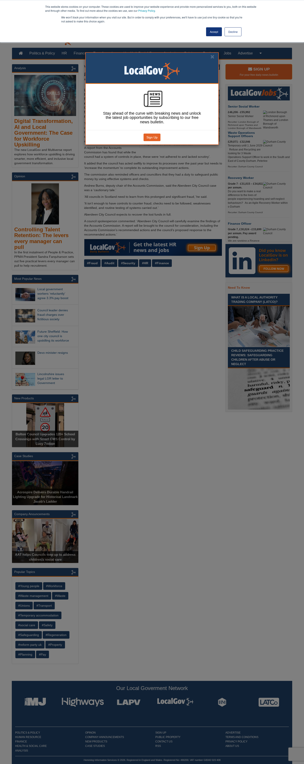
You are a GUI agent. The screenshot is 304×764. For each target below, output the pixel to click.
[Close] (212, 56)
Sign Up (152, 137)
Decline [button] (233, 32)
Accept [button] (214, 32)
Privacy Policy (146, 10)
